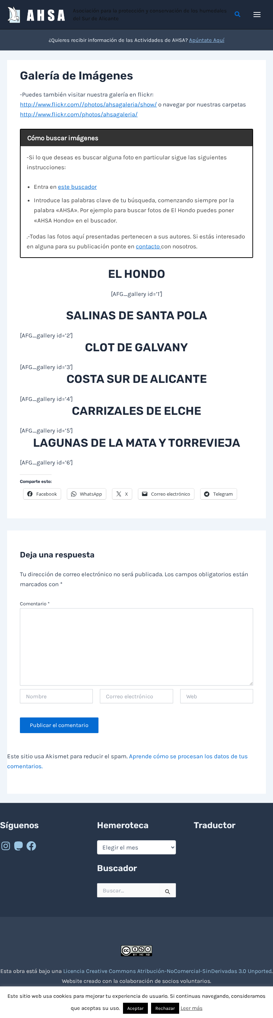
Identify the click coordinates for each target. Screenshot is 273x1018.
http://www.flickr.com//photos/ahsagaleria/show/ (88, 104)
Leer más (192, 1008)
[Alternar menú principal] (257, 14)
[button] (238, 14)
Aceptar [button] (135, 1008)
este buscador (77, 186)
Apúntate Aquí (206, 40)
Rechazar (165, 1008)
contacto (148, 246)
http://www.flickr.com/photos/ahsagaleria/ (79, 114)
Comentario (35, 604)
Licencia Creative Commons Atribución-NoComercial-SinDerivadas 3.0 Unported (167, 971)
